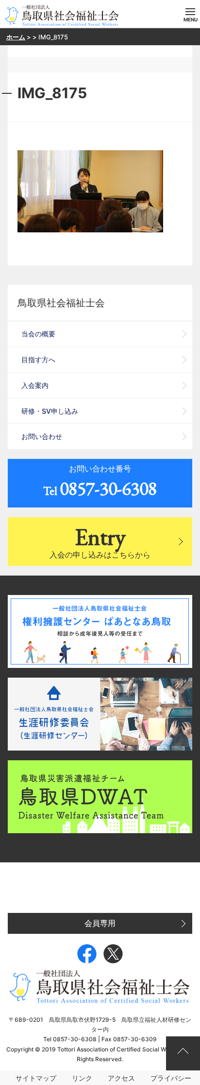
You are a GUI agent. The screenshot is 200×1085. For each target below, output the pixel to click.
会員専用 (100, 923)
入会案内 (35, 385)
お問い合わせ (41, 436)
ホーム (15, 37)
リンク (82, 1078)
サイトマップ (36, 1078)
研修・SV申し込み (49, 411)
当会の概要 (38, 334)
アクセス (121, 1078)
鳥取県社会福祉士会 (61, 303)
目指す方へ (38, 359)
